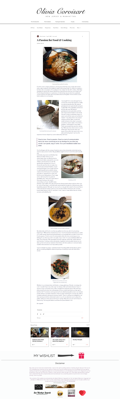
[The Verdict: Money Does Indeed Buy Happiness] (60, 332)
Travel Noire (55, 27)
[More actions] (82, 36)
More (78, 27)
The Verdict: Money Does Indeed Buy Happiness (58, 340)
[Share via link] (43, 314)
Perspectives (48, 27)
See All (88, 324)
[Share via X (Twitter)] (40, 314)
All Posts (32, 27)
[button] (47, 21)
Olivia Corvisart (60, 11)
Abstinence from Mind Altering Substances (38, 340)
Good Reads (39, 27)
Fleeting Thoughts (77, 339)
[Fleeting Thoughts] (80, 332)
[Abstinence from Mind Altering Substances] (40, 332)
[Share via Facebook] (37, 314)
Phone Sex (72, 27)
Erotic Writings (64, 27)
